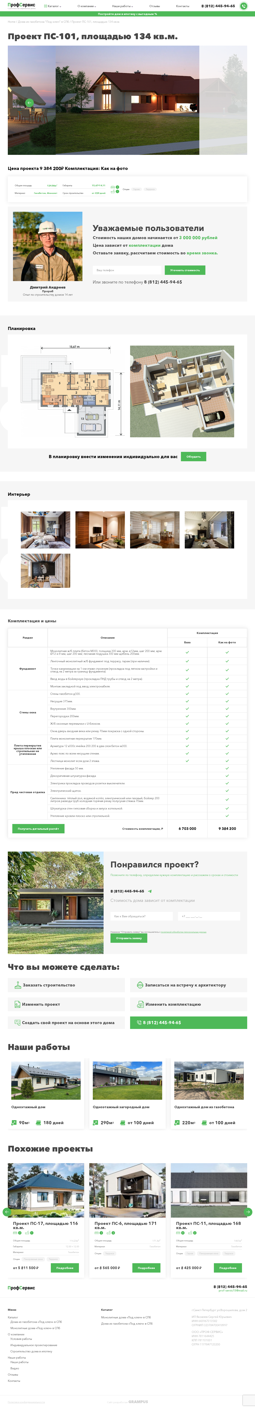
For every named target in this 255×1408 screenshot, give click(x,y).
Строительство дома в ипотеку (31, 1351)
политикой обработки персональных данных (183, 932)
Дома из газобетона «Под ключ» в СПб (36, 1322)
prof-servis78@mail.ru (233, 1290)
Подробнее (64, 1268)
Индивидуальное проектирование (33, 1345)
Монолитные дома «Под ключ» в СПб (35, 1328)
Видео (14, 1368)
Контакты (182, 6)
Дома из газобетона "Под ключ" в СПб (43, 21)
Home (11, 21)
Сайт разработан (127, 1402)
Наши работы (121, 6)
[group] (103, 100)
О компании (86, 6)
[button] (225, 102)
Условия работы (21, 1339)
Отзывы (154, 6)
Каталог (53, 6)
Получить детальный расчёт (38, 828)
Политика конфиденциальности (26, 1402)
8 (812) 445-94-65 (218, 6)
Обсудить (193, 456)
